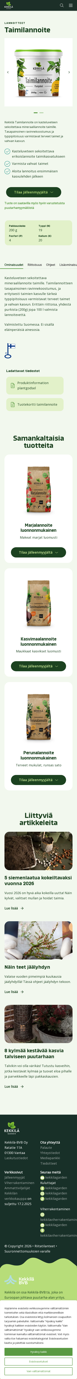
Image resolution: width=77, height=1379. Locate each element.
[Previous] (8, 72)
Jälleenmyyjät (14, 1177)
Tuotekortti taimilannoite (37, 404)
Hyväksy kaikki (38, 1351)
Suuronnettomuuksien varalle (27, 1251)
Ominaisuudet (13, 265)
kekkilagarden (55, 1177)
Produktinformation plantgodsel (33, 385)
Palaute (46, 1147)
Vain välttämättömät (38, 1371)
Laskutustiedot (16, 1158)
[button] (61, 5)
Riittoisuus (35, 265)
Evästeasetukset (38, 1361)
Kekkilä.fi (15, 5)
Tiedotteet (48, 1163)
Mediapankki (50, 1158)
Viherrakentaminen (19, 1183)
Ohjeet (50, 265)
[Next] (69, 72)
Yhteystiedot (50, 1153)
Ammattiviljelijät (17, 1188)
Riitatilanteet (45, 1246)
